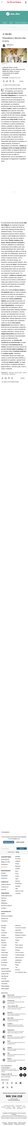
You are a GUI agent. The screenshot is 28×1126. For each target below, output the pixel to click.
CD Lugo (3, 978)
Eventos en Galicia (6, 905)
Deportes (3, 942)
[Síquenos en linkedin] (16, 1083)
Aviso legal (4, 1122)
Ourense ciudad (18, 372)
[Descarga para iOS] (21, 1068)
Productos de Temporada (21, 22)
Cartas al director (6, 884)
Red (16, 942)
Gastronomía (12, 374)
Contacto (3, 908)
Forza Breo (4, 983)
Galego (17, 852)
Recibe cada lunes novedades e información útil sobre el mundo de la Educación (16, 1014)
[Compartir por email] (7, 81)
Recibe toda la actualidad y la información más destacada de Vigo (16, 1054)
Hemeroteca (4, 864)
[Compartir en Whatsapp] (3, 81)
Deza (16, 871)
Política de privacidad (12, 1122)
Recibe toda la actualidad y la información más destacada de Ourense (16, 1060)
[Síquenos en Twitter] (7, 1083)
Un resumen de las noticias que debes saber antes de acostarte (15, 1002)
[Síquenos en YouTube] (20, 1083)
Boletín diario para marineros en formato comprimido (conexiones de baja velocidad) (15, 1025)
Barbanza (18, 866)
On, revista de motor (20, 972)
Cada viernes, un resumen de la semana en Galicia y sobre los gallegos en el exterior (15, 1031)
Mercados (18, 962)
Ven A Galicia (19, 947)
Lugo (16, 878)
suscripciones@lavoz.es (14, 1099)
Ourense (17, 881)
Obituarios (4, 957)
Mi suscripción (5, 859)
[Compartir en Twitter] (13, 81)
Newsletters (4, 875)
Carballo (17, 868)
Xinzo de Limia (5, 374)
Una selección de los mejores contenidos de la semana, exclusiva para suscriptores (16, 1007)
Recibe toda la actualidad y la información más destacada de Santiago (16, 1049)
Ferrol (17, 873)
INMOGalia (4, 903)
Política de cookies (22, 1122)
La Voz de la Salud (20, 927)
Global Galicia (19, 932)
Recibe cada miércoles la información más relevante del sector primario (15, 1019)
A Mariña (17, 861)
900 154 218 (14, 1096)
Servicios (3, 898)
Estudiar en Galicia (20, 935)
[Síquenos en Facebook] (3, 1083)
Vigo (16, 888)
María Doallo (10, 44)
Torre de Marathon (6, 971)
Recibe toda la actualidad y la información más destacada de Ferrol (16, 1042)
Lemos (17, 876)
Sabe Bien (18, 930)
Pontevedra (18, 883)
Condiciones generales (8, 1124)
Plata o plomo (19, 945)
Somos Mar (4, 955)
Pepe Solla (11, 372)
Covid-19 (25, 372)
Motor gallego (5, 988)
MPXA (14, 1108)
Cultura (3, 947)
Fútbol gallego (5, 986)
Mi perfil (3, 873)
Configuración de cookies (19, 1124)
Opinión (3, 940)
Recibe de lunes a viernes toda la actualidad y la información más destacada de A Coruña (16, 1037)
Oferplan (3, 900)
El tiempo (3, 965)
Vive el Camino (19, 952)
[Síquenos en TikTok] (3, 1087)
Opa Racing (4, 976)
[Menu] (2, 2)
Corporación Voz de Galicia (9, 1105)
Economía (4, 932)
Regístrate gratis (9, 842)
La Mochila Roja (19, 955)
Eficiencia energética (7, 916)
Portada (3, 927)
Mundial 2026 (5, 968)
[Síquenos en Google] (12, 1087)
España (3, 935)
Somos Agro (4, 952)
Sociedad (4, 945)
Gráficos (3, 950)
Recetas (5, 22)
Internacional (4, 937)
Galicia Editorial (19, 1108)
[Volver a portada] (14, 2)
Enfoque (17, 950)
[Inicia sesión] (25, 2)
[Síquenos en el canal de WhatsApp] (7, 1087)
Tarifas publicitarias (6, 895)
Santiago (17, 886)
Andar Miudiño (5, 981)
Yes (16, 967)
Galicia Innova (19, 957)
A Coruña (17, 858)
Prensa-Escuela (9, 1108)
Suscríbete (4, 867)
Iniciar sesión (20, 842)
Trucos (11, 22)
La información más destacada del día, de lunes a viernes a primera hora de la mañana (16, 996)
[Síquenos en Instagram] (12, 1083)
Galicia (3, 930)
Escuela (17, 969)
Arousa (17, 863)
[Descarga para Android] (24, 1068)
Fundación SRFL (19, 1105)
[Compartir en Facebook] (10, 81)
